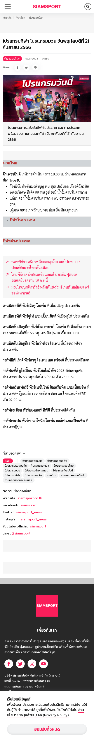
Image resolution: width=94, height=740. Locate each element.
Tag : (8, 461)
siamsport (29, 505)
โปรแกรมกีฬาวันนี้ (63, 471)
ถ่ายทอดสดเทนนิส (33, 461)
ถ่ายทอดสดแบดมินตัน (73, 475)
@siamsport (21, 533)
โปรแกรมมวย (12, 471)
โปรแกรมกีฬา (12, 475)
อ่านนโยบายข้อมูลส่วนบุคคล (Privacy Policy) (45, 712)
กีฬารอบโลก (36, 18)
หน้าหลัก (7, 18)
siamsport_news (29, 512)
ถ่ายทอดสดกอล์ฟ (57, 461)
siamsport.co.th (30, 498)
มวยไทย (51, 475)
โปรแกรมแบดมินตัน (16, 466)
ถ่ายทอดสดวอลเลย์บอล (18, 480)
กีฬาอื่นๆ (20, 18)
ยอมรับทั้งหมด (47, 729)
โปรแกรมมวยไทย (64, 466)
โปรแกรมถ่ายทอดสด (36, 471)
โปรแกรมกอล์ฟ (33, 475)
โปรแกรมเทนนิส (40, 466)
